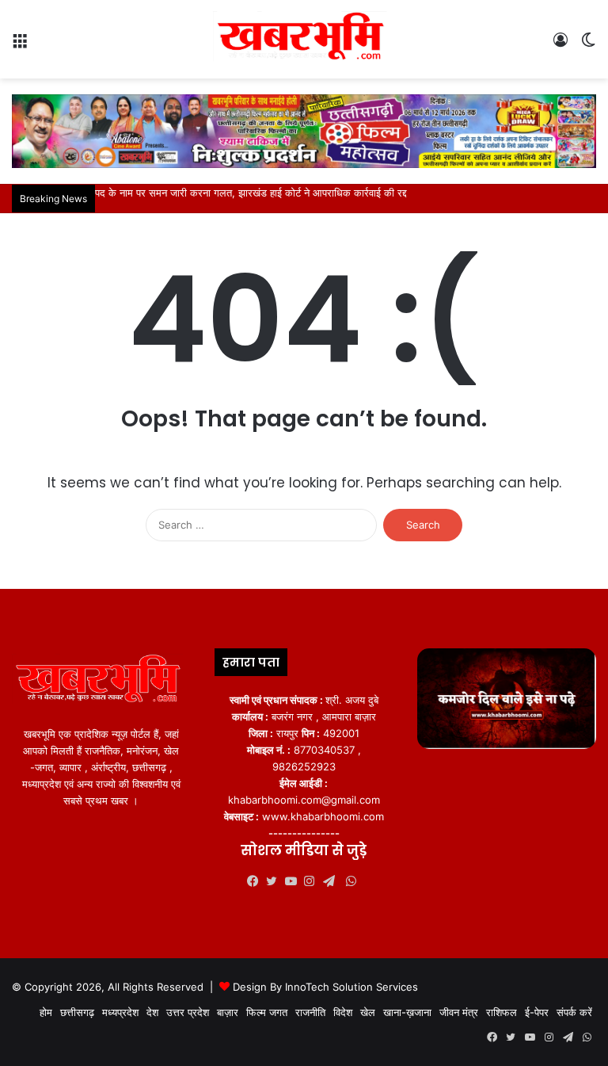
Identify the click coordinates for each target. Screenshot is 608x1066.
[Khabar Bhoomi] (304, 39)
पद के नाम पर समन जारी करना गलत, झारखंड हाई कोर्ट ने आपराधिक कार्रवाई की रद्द (251, 192)
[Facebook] (256, 881)
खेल (367, 1012)
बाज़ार (227, 1012)
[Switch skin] (588, 45)
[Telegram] (332, 881)
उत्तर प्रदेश (187, 1012)
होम (46, 1012)
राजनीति (310, 1012)
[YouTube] (294, 881)
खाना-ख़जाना (407, 1012)
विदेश (342, 1012)
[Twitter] (275, 881)
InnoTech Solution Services (351, 986)
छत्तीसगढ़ (77, 1012)
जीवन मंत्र (458, 1012)
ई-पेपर (537, 1012)
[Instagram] (313, 881)
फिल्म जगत (266, 1012)
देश (152, 1012)
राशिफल (501, 1012)
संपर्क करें (574, 1012)
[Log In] (560, 45)
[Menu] (20, 45)
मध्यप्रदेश (120, 1012)
